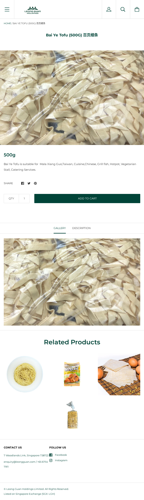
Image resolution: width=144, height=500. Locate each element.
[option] (72, 97)
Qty (11, 198)
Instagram (61, 460)
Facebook (61, 454)
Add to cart (87, 198)
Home (7, 23)
